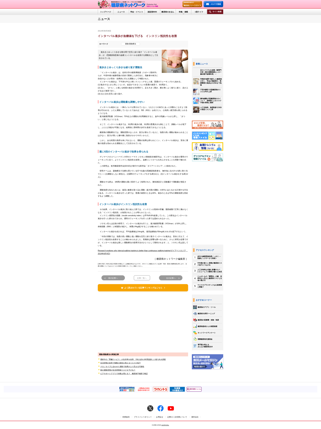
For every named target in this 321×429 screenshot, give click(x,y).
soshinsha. (165, 425)
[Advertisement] (143, 322)
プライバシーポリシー (143, 417)
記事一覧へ (142, 278)
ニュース (121, 12)
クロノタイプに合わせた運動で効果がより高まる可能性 (122, 367)
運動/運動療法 (130, 44)
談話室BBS (152, 12)
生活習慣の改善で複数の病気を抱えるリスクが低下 (120, 363)
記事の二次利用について (177, 417)
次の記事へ (171, 278)
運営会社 (194, 417)
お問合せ (159, 417)
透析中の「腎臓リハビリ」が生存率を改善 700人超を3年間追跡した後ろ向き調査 (133, 359)
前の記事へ (113, 278)
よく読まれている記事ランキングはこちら (143, 288)
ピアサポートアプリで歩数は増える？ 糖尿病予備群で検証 (124, 374)
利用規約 (126, 417)
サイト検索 (217, 12)
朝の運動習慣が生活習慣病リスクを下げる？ (117, 370)
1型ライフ (199, 12)
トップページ (105, 12)
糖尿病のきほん (168, 12)
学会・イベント (136, 12)
